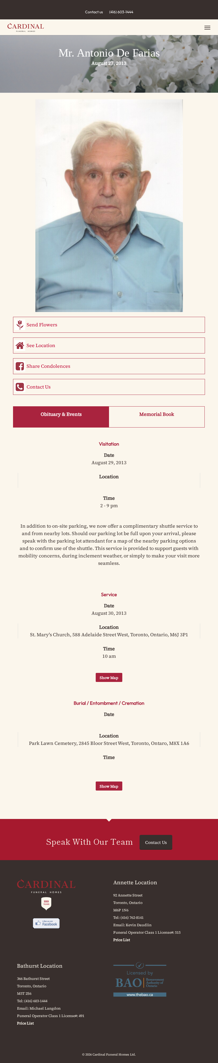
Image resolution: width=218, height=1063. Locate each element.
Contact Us (39, 386)
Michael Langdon (45, 1008)
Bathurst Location (39, 966)
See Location (41, 345)
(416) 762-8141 (132, 917)
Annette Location (135, 882)
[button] (207, 27)
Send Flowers (42, 324)
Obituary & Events (61, 414)
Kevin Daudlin (139, 925)
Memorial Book (156, 414)
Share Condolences (48, 366)
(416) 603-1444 (121, 12)
